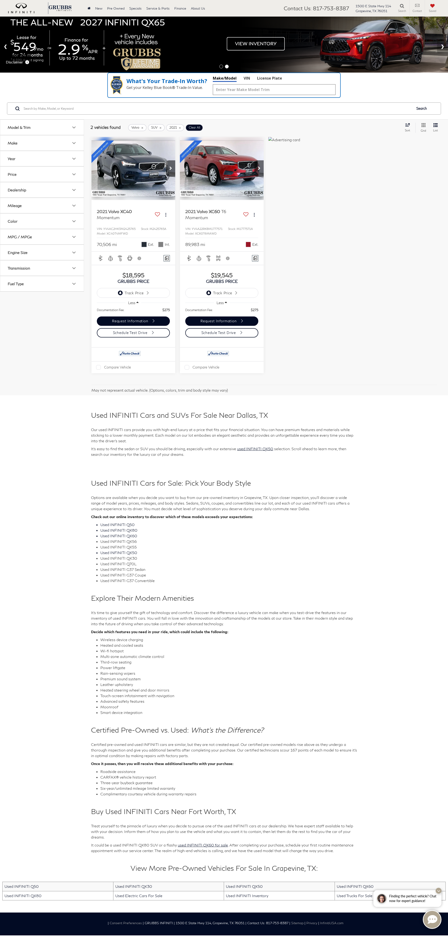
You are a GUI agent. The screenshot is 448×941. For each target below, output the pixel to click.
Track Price (134, 293)
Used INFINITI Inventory (247, 895)
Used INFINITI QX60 (355, 886)
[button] (170, 168)
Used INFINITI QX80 (23, 895)
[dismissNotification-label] (438, 891)
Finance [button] (180, 8)
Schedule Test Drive (131, 332)
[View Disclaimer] (140, 258)
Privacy (311, 923)
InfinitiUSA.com (331, 923)
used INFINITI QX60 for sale (203, 845)
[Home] (89, 8)
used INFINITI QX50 (255, 448)
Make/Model (225, 78)
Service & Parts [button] (158, 8)
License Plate (269, 78)
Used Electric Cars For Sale (138, 895)
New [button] (98, 8)
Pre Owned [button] (116, 8)
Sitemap (297, 923)
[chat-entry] (432, 919)
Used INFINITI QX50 (244, 886)
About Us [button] (198, 8)
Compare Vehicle (117, 367)
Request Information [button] (130, 321)
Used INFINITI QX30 (133, 886)
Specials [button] (135, 8)
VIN (247, 78)
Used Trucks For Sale (354, 895)
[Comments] (167, 258)
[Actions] (166, 215)
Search (421, 108)
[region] (133, 310)
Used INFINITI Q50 (21, 886)
